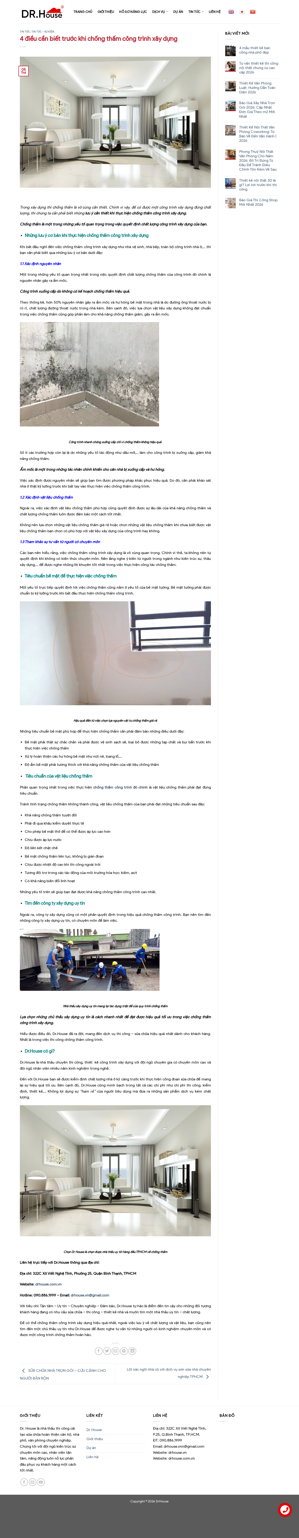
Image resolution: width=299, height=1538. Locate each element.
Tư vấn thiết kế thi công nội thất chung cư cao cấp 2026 (258, 67)
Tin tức (195, 12)
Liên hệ (215, 12)
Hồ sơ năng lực (133, 12)
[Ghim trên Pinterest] (124, 1351)
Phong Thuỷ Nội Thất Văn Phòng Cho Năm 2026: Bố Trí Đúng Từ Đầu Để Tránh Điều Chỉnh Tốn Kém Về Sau (257, 160)
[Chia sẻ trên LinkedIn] (132, 1351)
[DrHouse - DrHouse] (43, 11)
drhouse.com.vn (48, 1284)
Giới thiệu (106, 12)
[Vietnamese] (253, 12)
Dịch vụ (158, 12)
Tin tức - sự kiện (43, 31)
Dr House (94, 1430)
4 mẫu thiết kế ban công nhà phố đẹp (254, 50)
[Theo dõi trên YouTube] (41, 1482)
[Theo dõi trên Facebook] (24, 1482)
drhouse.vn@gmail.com (90, 1295)
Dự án (178, 12)
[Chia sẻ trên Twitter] (107, 1351)
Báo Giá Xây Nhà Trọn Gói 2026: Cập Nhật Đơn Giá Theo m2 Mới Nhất (257, 110)
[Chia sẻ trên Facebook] (99, 1351)
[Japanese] (242, 12)
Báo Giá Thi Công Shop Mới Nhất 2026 (258, 202)
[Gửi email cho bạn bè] (115, 1351)
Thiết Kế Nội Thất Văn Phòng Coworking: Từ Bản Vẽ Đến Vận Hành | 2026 (257, 134)
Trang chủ (83, 12)
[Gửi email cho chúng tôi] (32, 1482)
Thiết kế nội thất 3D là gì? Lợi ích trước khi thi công (258, 184)
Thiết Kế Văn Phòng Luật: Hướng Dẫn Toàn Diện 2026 (257, 87)
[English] (231, 12)
